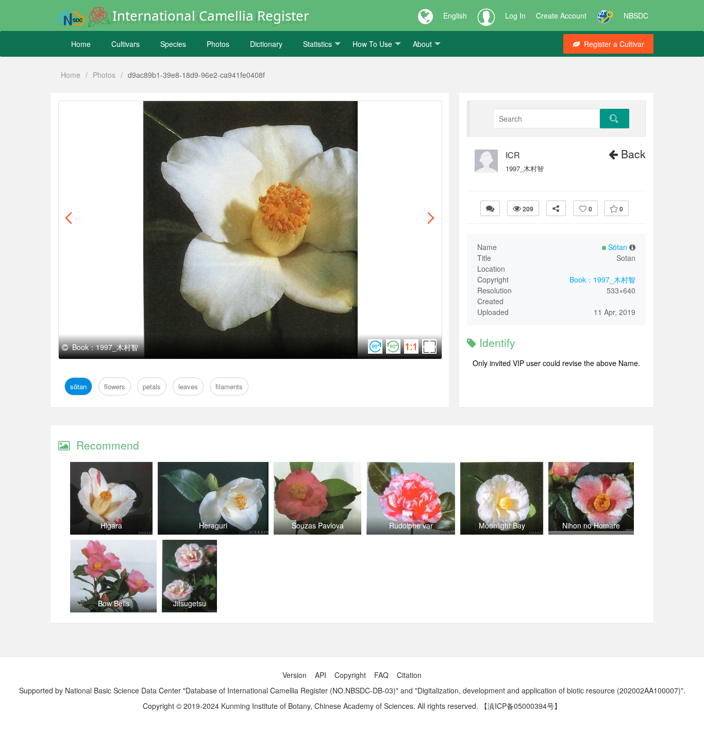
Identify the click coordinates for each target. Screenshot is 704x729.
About (422, 44)
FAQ (381, 675)
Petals (136, 113)
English (455, 15)
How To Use (372, 44)
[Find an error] (490, 208)
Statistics (317, 44)
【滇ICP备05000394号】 (520, 706)
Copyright (350, 675)
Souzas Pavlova (318, 525)
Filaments (201, 113)
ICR (513, 155)
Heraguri (213, 525)
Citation (409, 675)
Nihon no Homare (591, 525)
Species (173, 44)
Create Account (561, 15)
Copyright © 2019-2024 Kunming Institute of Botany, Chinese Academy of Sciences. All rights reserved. (310, 706)
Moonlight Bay (502, 525)
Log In (515, 15)
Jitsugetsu (189, 603)
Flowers (106, 113)
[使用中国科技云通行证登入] (605, 15)
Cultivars (125, 44)
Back (632, 153)
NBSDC (636, 15)
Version (294, 675)
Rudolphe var (411, 525)
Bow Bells (113, 603)
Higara (111, 525)
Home (81, 44)
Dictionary (266, 44)
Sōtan (77, 113)
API (320, 675)
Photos (218, 44)
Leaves (166, 113)
